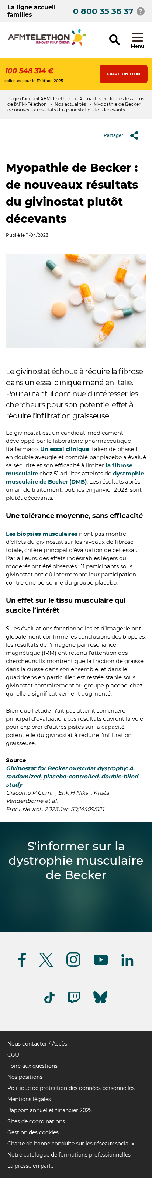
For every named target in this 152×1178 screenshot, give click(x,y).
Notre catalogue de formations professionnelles (69, 1154)
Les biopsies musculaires (41, 533)
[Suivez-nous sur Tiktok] (49, 1002)
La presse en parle (30, 1165)
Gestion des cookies (33, 1132)
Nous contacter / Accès (37, 1043)
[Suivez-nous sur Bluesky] (100, 1003)
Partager (113, 135)
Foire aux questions (32, 1066)
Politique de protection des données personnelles (71, 1088)
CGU (13, 1054)
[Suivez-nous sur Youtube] (101, 963)
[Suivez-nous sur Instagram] (73, 965)
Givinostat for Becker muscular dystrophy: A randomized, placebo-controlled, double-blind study (72, 776)
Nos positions (24, 1077)
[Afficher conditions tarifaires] (141, 11)
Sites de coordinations (36, 1121)
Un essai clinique (64, 448)
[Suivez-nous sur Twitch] (74, 1002)
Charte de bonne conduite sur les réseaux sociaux (70, 1143)
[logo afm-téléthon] (47, 44)
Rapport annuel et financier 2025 (49, 1110)
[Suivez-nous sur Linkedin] (127, 964)
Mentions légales (29, 1099)
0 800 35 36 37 (103, 11)
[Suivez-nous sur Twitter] (46, 965)
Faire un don (124, 74)
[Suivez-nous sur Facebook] (22, 965)
